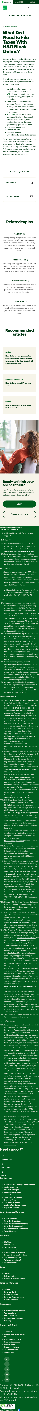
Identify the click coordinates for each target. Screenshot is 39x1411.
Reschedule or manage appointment (19, 1185)
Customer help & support (14, 1310)
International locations (13, 1318)
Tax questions (10, 1313)
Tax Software (5, 568)
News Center (9, 1344)
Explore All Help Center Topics (18, 15)
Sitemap (7, 1321)
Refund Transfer (11, 1294)
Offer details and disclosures (11, 527)
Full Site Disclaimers (8, 529)
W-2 (8, 94)
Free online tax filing (12, 1192)
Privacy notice (10, 1276)
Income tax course (12, 1342)
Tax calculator (10, 1247)
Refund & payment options (15, 1255)
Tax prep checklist (12, 1250)
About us (8, 1332)
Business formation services (16, 1229)
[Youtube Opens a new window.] (7, 1374)
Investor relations (11, 1347)
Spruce (7, 1289)
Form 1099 (11, 114)
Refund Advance (11, 1300)
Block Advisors (10, 1218)
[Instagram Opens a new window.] (7, 1369)
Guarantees (9, 1352)
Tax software (9, 1195)
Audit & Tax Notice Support (15, 1205)
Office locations (11, 1316)
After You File (19, 259)
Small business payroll (13, 1226)
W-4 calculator (10, 1262)
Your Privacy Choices (8, 1410)
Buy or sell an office (12, 1339)
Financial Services (7, 696)
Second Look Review (13, 1197)
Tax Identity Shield (12, 1202)
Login (19, 504)
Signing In (19, 233)
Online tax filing (11, 1187)
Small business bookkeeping (16, 1223)
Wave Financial (10, 1231)
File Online (4, 540)
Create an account (19, 514)
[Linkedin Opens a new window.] (7, 1379)
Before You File (19, 280)
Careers (7, 1337)
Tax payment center (12, 1257)
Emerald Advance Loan (14, 1297)
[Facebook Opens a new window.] (7, 1364)
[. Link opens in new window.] (7, 1406)
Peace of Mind (10, 1200)
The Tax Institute (11, 1349)
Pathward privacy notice (14, 1278)
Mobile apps (9, 1245)
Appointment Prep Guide (14, 1252)
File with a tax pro (11, 1190)
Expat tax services (12, 1207)
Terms (7, 1273)
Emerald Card (10, 1292)
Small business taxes (12, 1221)
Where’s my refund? (12, 1260)
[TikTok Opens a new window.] (7, 1359)
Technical (19, 301)
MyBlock (8, 1242)
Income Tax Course (7, 1021)
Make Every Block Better (14, 1334)
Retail (2, 599)
